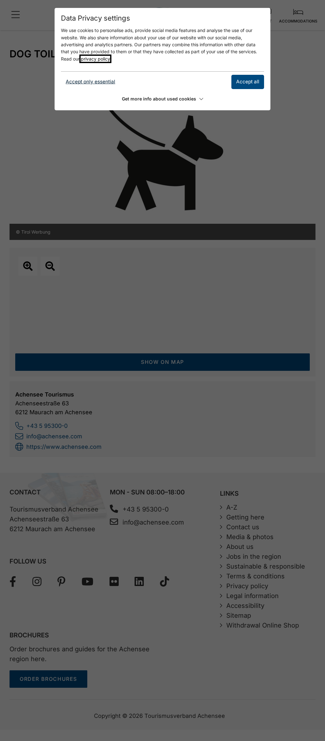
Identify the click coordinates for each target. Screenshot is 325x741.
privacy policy (95, 58)
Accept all (247, 82)
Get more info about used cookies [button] (159, 98)
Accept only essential (90, 82)
